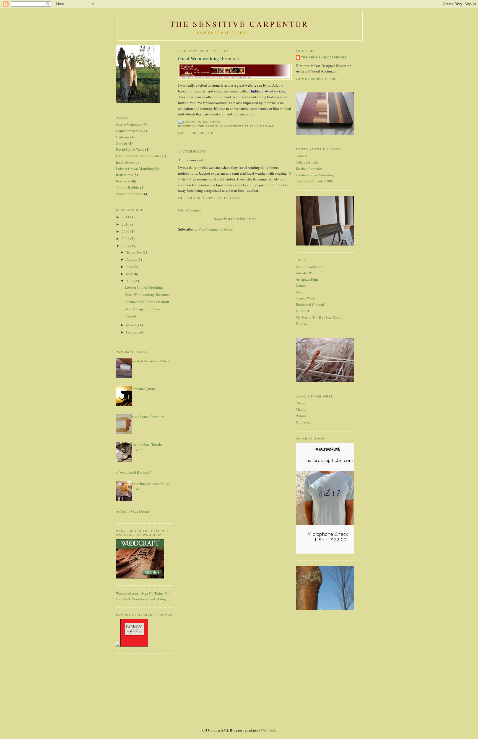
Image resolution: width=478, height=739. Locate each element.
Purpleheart (304, 422)
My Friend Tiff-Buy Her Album (319, 317)
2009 (126, 231)
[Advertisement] (132, 671)
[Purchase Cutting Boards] (132, 645)
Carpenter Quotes (129, 130)
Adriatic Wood (307, 272)
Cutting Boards (307, 162)
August (132, 259)
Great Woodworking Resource (147, 294)
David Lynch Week (130, 149)
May (130, 273)
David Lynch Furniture (147, 416)
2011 (126, 217)
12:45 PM (257, 126)
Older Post (238, 218)
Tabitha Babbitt (127, 187)
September (134, 252)
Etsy (299, 292)
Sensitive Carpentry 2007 (315, 181)
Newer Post (222, 218)
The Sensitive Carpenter (239, 24)
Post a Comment (190, 210)
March (131, 324)
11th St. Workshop (309, 266)
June (130, 266)
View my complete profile (320, 79)
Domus (301, 285)
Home (251, 218)
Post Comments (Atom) (216, 229)
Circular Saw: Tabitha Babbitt (147, 301)
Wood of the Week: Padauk (150, 360)
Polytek (301, 323)
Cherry (301, 402)
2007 (126, 245)
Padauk (301, 415)
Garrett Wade (305, 298)
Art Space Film (307, 279)
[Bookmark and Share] (199, 121)
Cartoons (122, 137)
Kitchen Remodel (309, 168)
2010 (126, 224)
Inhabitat (302, 310)
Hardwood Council (310, 304)
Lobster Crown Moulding (135, 168)
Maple (300, 409)
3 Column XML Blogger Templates (231, 730)
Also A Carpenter (129, 124)
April (130, 280)
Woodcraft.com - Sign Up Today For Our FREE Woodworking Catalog (143, 596)
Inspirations (125, 162)
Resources (123, 181)
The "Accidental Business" (132, 472)
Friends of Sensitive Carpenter (138, 155)
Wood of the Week (129, 193)
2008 (126, 238)
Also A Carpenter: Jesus (142, 308)
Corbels (122, 143)
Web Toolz (269, 730)
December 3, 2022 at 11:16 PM (209, 197)
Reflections (124, 174)
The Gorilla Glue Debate (131, 511)
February (133, 332)
